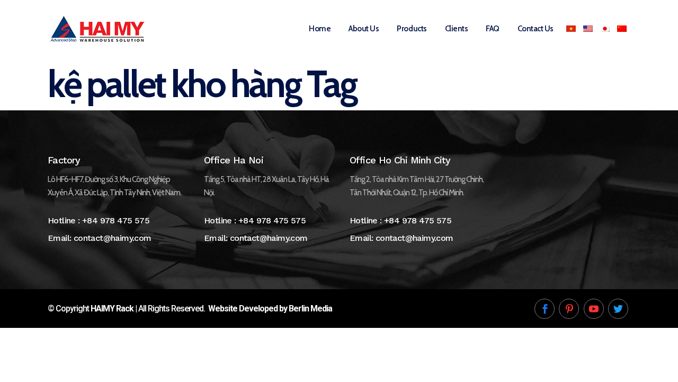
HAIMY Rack (112, 308)
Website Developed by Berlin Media (270, 308)
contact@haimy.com (112, 238)
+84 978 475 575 (115, 220)
